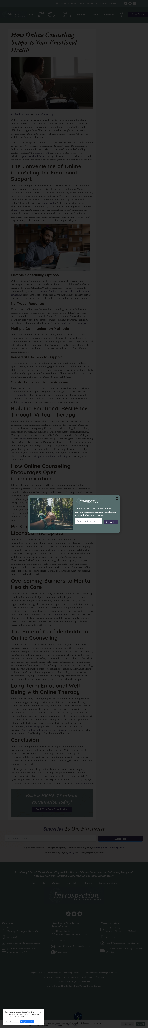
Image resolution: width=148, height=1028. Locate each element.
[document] (74, 514)
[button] (117, 498)
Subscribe (111, 522)
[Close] (40, 1013)
